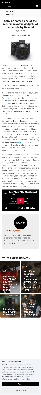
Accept (20, 384)
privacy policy (25, 379)
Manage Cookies (20, 391)
